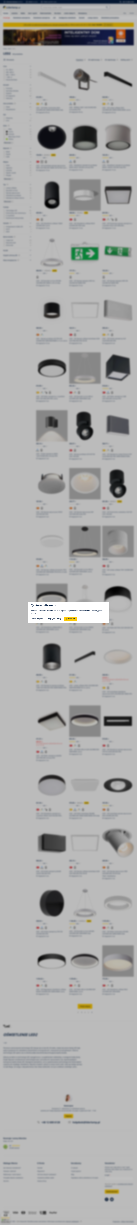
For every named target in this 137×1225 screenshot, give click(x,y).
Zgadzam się (70, 619)
